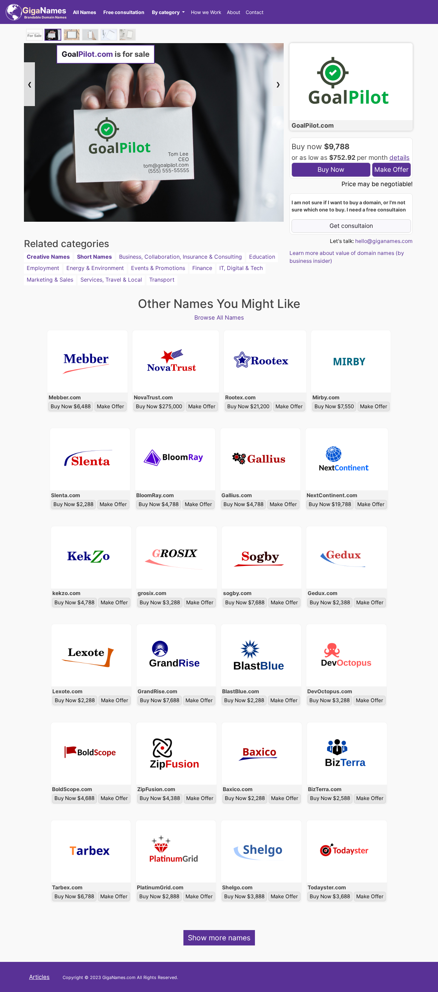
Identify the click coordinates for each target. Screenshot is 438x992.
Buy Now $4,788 (159, 504)
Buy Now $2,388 (330, 602)
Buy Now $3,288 (160, 602)
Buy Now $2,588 (330, 798)
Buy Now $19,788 (330, 504)
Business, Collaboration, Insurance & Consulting (180, 256)
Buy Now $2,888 (159, 896)
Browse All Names (219, 317)
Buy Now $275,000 (159, 406)
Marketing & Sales (50, 279)
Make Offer (391, 169)
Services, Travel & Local (111, 279)
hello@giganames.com (384, 241)
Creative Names (48, 256)
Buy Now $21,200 (248, 406)
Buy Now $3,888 (244, 896)
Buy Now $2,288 (73, 504)
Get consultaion (351, 225)
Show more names (219, 937)
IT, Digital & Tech (241, 268)
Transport (162, 279)
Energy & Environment (95, 268)
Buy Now (331, 169)
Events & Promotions (158, 268)
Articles (39, 977)
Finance (202, 268)
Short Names (94, 256)
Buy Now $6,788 (74, 896)
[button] (168, 12)
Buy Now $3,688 (330, 896)
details (399, 158)
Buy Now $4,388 (160, 798)
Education (262, 256)
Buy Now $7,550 (334, 406)
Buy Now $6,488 (71, 406)
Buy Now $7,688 (245, 602)
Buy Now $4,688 (74, 798)
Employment (43, 268)
